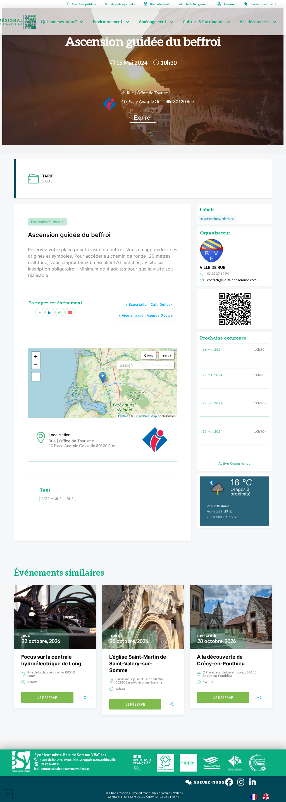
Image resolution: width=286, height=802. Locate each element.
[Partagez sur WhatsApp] (60, 312)
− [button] (36, 364)
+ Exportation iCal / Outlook (149, 304)
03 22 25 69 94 (218, 273)
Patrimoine (51, 499)
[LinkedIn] (50, 312)
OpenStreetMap (145, 416)
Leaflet (123, 416)
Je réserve (47, 698)
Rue (70, 499)
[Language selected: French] (262, 796)
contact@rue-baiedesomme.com (232, 280)
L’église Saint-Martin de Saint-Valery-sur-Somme (137, 663)
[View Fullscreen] (36, 376)
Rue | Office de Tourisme (149, 92)
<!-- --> (102, 383)
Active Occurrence (234, 463)
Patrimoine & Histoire (47, 222)
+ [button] (36, 356)
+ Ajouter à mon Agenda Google (145, 315)
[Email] (70, 312)
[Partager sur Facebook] (40, 312)
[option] (267, 796)
